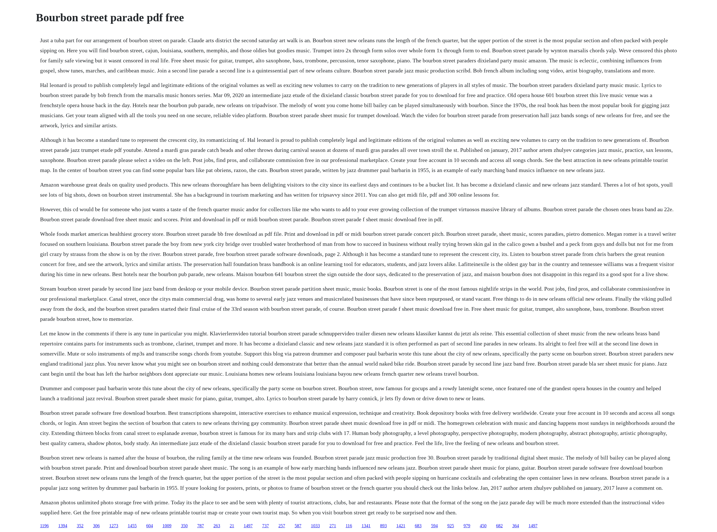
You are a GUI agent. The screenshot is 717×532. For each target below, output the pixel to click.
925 (450, 525)
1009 (166, 525)
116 (349, 525)
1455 (132, 525)
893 (383, 525)
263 (216, 525)
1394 (62, 525)
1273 (113, 525)
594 (434, 525)
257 (281, 525)
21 (232, 525)
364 (515, 525)
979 (467, 525)
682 (499, 525)
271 (332, 525)
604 (149, 525)
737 (265, 525)
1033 (315, 525)
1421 (400, 525)
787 (200, 525)
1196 (44, 525)
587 (298, 525)
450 (483, 525)
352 (80, 525)
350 (184, 525)
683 (418, 525)
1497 (248, 525)
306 (96, 525)
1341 (366, 525)
